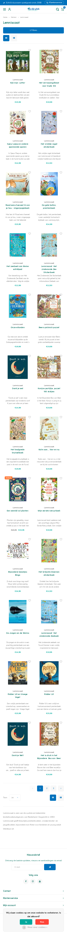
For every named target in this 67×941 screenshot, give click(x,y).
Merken (14, 17)
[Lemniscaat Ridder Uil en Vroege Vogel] (17, 673)
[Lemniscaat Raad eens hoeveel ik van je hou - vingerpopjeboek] (17, 183)
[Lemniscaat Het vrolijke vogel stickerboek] (49, 122)
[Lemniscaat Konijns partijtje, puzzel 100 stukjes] (49, 367)
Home (5, 17)
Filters (34, 30)
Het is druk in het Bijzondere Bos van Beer (49, 757)
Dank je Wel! (18, 755)
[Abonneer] (50, 867)
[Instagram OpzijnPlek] (33, 881)
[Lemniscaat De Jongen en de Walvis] (17, 611)
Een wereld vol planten (17, 510)
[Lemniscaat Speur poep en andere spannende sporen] (17, 122)
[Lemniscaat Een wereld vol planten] (17, 489)
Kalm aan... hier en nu (49, 449)
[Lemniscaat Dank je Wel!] (17, 734)
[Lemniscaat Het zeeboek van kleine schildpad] (17, 245)
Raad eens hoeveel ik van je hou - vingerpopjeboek (18, 206)
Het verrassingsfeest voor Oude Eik (49, 84)
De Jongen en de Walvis (17, 632)
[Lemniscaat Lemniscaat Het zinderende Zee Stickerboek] (49, 245)
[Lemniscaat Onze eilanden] (17, 306)
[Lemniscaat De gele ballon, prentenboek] (49, 183)
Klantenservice (55, 2)
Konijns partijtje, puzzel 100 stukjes (49, 390)
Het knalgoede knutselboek (17, 451)
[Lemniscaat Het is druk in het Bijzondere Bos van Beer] (49, 734)
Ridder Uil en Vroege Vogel (18, 695)
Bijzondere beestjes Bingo (17, 573)
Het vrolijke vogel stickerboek (49, 145)
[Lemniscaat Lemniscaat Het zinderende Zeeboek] (49, 611)
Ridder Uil (49, 694)
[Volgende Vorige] (61, 788)
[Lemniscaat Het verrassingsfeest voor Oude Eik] (49, 61)
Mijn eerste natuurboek (49, 510)
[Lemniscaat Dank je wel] (17, 367)
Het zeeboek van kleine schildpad (18, 267)
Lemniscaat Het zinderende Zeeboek (49, 634)
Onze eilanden (18, 327)
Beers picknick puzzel (49, 327)
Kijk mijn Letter (17, 82)
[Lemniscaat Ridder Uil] (49, 673)
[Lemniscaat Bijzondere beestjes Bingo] (17, 550)
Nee (42, 922)
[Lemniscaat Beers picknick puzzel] (49, 306)
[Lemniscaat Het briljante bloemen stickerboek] (49, 550)
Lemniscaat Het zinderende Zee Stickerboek (49, 269)
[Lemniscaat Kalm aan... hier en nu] (49, 428)
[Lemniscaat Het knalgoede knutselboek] (17, 428)
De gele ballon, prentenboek (49, 206)
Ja (26, 922)
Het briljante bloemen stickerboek (49, 573)
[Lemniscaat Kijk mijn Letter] (17, 61)
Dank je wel (17, 388)
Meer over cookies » (37, 927)
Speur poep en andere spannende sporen (17, 145)
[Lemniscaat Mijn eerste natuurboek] (49, 489)
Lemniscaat (24, 17)
